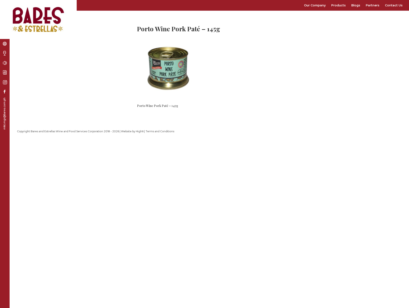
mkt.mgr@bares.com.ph (4, 114)
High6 (140, 131)
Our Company (315, 5)
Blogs (355, 5)
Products (338, 5)
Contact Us (394, 5)
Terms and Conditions (159, 131)
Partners (372, 5)
